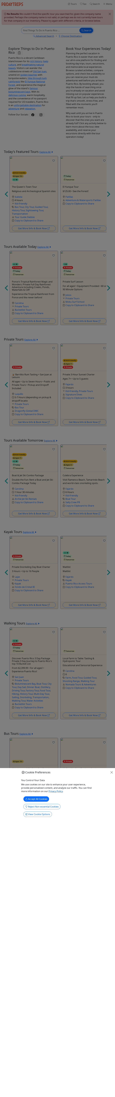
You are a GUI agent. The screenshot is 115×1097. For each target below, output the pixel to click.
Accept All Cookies (37, 799)
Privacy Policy (56, 791)
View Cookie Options (38, 814)
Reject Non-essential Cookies (43, 806)
